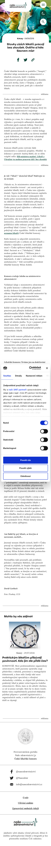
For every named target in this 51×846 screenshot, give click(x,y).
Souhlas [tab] (7, 375)
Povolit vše (25, 460)
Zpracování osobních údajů (25, 808)
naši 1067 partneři (18, 389)
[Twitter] (25, 59)
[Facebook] (18, 59)
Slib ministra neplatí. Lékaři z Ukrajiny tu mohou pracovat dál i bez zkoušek (25, 158)
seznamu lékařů (11, 233)
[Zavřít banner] (47, 368)
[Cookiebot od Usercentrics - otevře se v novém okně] (30, 368)
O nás (25, 797)
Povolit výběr (25, 468)
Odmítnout (25, 476)
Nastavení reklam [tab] (34, 375)
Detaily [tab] (18, 375)
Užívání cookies (25, 803)
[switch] (44, 431)
